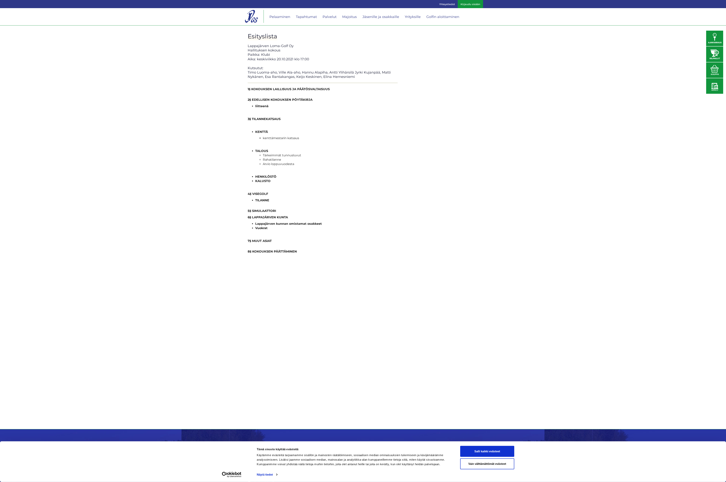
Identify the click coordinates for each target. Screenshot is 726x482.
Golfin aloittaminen (442, 17)
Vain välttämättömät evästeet (487, 463)
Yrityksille (413, 17)
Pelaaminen (279, 17)
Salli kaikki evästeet (487, 451)
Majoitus (349, 17)
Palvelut (330, 17)
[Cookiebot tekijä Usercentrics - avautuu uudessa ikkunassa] (231, 474)
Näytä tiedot (265, 474)
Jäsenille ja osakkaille (380, 17)
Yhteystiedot (447, 4)
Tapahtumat (306, 17)
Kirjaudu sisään (470, 4)
